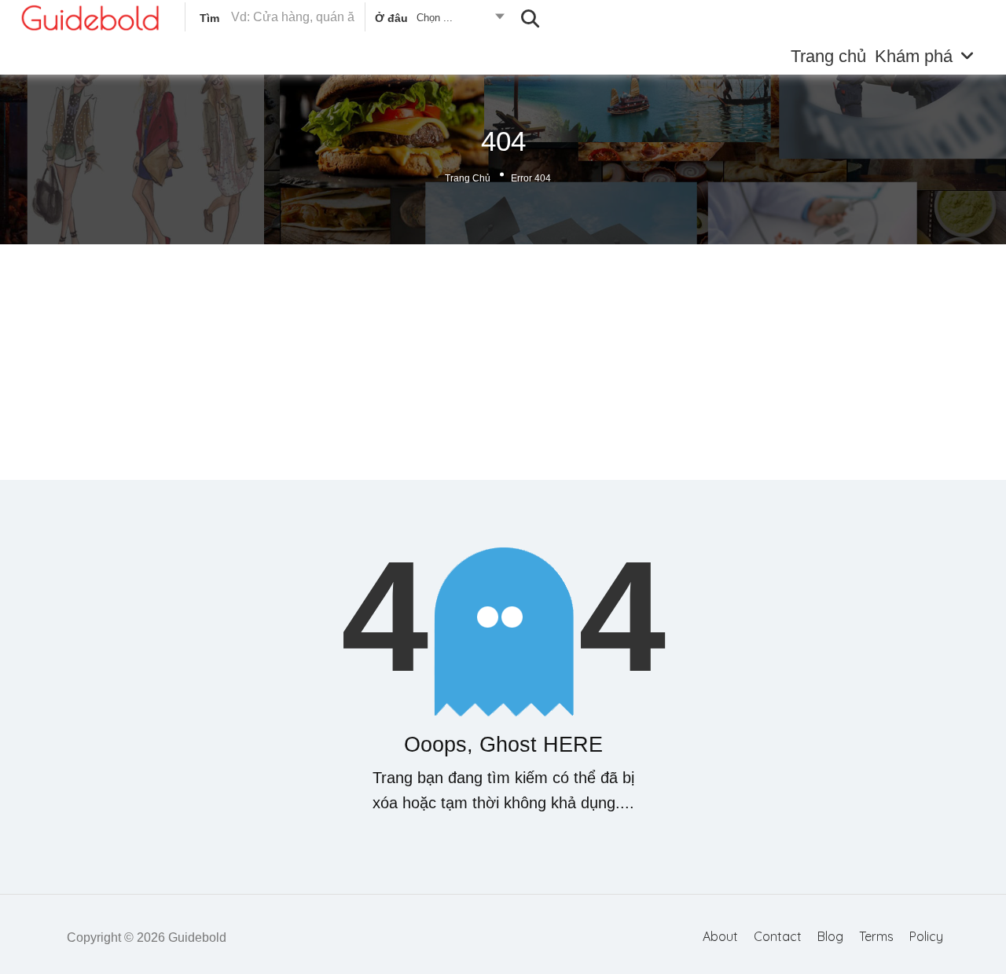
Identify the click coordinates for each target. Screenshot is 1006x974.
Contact (778, 936)
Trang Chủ (467, 178)
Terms (876, 936)
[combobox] (438, 20)
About (720, 936)
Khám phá (914, 56)
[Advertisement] (503, 362)
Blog (830, 936)
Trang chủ (828, 56)
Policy (926, 936)
